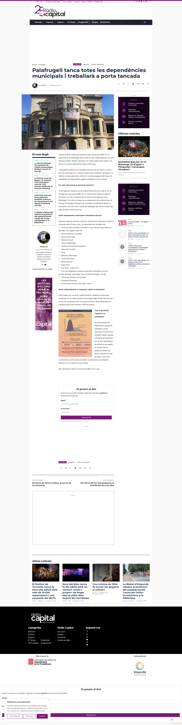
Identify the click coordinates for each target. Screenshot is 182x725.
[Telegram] (141, 1)
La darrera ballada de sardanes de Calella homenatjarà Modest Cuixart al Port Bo (43, 167)
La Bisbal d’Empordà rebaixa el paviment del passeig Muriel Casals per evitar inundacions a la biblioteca (43, 217)
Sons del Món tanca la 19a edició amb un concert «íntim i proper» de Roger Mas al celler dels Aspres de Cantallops (75, 591)
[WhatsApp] (128, 84)
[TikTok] (144, 1)
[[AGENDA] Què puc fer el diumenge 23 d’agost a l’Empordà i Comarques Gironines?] (134, 146)
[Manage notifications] (172, 719)
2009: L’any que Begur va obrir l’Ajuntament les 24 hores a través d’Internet (138, 235)
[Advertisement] (91, 42)
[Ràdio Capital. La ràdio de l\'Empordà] (50, 11)
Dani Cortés (131, 239)
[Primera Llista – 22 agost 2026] (122, 223)
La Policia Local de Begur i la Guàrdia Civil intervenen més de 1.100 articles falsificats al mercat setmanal (43, 183)
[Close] (48, 700)
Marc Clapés (131, 226)
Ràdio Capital (131, 268)
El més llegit (40, 154)
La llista (130, 220)
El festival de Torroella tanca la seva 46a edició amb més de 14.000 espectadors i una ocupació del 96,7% (44, 591)
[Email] (138, 84)
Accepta (42, 716)
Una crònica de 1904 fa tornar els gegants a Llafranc (106, 587)
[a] (69, 618)
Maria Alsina (126, 159)
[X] (123, 84)
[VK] (143, 84)
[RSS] (87, 637)
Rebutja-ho (29, 716)
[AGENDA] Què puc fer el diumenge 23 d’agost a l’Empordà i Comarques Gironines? (132, 166)
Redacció (43, 85)
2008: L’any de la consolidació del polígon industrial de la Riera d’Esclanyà (138, 248)
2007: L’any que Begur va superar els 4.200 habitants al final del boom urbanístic (139, 263)
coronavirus (85, 64)
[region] (27, 710)
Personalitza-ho (15, 716)
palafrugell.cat (70, 173)
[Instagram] (137, 1)
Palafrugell (42, 64)
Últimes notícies (129, 133)
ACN (69, 601)
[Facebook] (134, 1)
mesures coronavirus (98, 64)
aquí (98, 369)
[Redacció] (35, 85)
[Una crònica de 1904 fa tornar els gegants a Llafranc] (106, 573)
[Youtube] (146, 1)
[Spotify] (139, 1)
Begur (130, 231)
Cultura (120, 159)
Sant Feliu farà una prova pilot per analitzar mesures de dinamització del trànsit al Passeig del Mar (43, 200)
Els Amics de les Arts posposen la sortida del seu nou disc (97, 484)
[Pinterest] (148, 84)
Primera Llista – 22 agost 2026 (138, 223)
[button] (144, 22)
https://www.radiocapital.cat (44, 250)
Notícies (34, 64)
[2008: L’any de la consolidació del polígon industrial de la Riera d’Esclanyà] (122, 247)
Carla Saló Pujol (103, 592)
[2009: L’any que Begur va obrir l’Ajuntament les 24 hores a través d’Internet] (122, 234)
